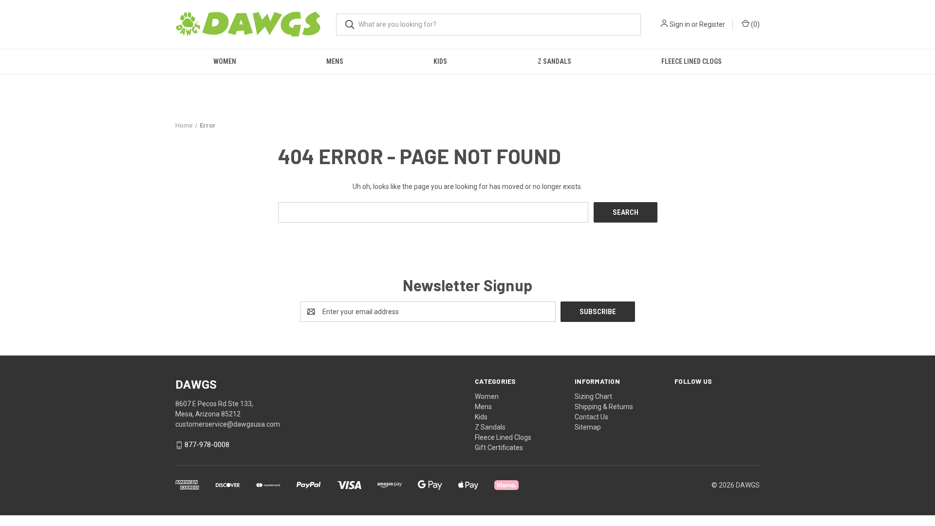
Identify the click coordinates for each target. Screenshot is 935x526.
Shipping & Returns (604, 407)
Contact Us (591, 417)
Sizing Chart (593, 396)
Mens (334, 61)
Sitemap (588, 427)
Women (224, 61)
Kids (440, 61)
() (754, 24)
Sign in (680, 24)
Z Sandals (554, 61)
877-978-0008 (207, 445)
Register (712, 24)
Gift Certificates (499, 447)
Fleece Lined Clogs (691, 61)
